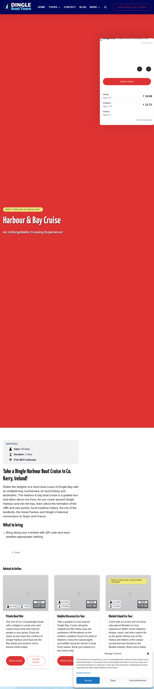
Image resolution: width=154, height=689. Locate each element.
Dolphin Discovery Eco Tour (71, 616)
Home (41, 7)
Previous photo (139, 69)
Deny (113, 680)
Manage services (83, 673)
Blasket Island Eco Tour (120, 616)
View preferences (137, 680)
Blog (82, 7)
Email (17, 552)
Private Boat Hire (14, 616)
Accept (88, 680)
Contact (70, 7)
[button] (147, 653)
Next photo (148, 69)
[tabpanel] (127, 56)
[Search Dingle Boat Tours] (105, 7)
